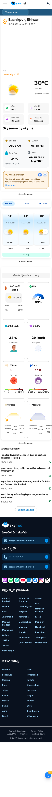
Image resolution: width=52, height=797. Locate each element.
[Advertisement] (26, 47)
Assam (38, 598)
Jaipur (5, 690)
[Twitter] (47, 580)
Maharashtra (25, 622)
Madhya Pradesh (6, 623)
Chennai (6, 680)
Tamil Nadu (24, 637)
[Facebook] (35, 580)
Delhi (29, 669)
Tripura (5, 645)
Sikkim (5, 640)
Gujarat (6, 606)
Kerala (38, 616)
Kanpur (5, 695)
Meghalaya (7, 630)
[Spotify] (10, 580)
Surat (29, 706)
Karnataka (24, 616)
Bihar (4, 611)
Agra (4, 711)
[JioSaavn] (16, 580)
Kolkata (30, 680)
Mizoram (23, 627)
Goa (37, 603)
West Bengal (8, 650)
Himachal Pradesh (39, 610)
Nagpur (30, 695)
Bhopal (30, 700)
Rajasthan (40, 632)
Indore (5, 700)
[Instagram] (41, 580)
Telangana (40, 637)
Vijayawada (32, 716)
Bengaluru (7, 675)
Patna (5, 706)
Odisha (5, 635)
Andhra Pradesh (6, 599)
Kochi (5, 716)
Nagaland (40, 627)
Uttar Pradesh (25, 642)
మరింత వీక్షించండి (26, 509)
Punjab (22, 632)
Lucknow (31, 690)
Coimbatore (33, 711)
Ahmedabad (33, 685)
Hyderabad (32, 675)
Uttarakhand (41, 642)
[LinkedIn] (29, 580)
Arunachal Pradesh (24, 599)
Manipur (39, 622)
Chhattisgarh (25, 606)
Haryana (23, 611)
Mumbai (6, 669)
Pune (4, 685)
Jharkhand (7, 616)
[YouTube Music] (23, 580)
